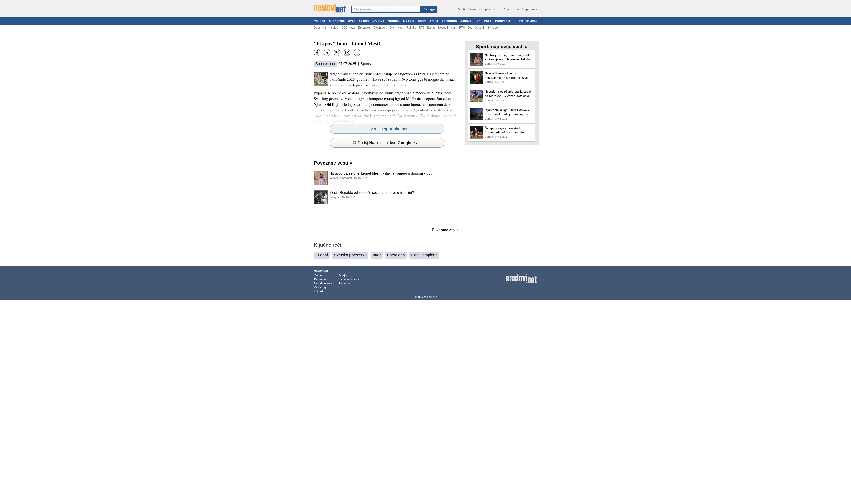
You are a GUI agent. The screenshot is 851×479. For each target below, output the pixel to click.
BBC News (348, 27)
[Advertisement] (387, 216)
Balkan (363, 20)
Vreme (318, 275)
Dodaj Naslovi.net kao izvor (389, 143)
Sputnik (480, 27)
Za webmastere (323, 283)
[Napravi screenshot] (357, 52)
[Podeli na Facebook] (317, 52)
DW (470, 27)
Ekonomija (337, 20)
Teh (477, 20)
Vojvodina (449, 20)
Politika (319, 20)
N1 (324, 27)
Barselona (396, 255)
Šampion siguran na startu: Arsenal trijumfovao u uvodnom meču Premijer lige (506, 130)
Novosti (443, 27)
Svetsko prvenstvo (350, 255)
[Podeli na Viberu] (337, 52)
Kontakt (318, 291)
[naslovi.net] (330, 8)
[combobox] (385, 9)
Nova (400, 27)
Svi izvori (493, 27)
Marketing (320, 287)
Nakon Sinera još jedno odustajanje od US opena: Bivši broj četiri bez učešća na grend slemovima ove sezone (506, 75)
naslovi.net (430, 297)
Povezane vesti (333, 163)
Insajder (334, 27)
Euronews (364, 27)
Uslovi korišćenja (349, 279)
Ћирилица (529, 9)
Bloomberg (380, 27)
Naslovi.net (321, 271)
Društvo (378, 20)
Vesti (461, 9)
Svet (351, 20)
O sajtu (343, 275)
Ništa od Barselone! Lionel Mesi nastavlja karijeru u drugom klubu (380, 173)
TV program (510, 9)
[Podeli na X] (327, 52)
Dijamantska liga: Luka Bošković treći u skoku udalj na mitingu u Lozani (507, 112)
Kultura (408, 20)
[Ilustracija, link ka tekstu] (321, 178)
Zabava (465, 20)
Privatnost (345, 283)
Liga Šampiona (424, 255)
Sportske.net (325, 64)
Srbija (433, 20)
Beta (317, 27)
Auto (487, 20)
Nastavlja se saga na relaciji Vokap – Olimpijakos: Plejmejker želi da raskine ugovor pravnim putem (509, 57)
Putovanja (502, 20)
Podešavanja (528, 20)
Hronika (394, 20)
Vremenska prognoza (483, 9)
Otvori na (387, 129)
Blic (392, 27)
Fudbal (322, 255)
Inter (377, 255)
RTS (422, 27)
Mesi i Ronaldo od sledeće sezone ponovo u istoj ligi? (371, 192)
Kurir (454, 27)
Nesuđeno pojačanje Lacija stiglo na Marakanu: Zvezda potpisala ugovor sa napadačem (508, 94)
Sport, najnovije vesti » (502, 46)
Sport (422, 20)
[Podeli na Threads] (347, 52)
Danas (431, 27)
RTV (462, 27)
